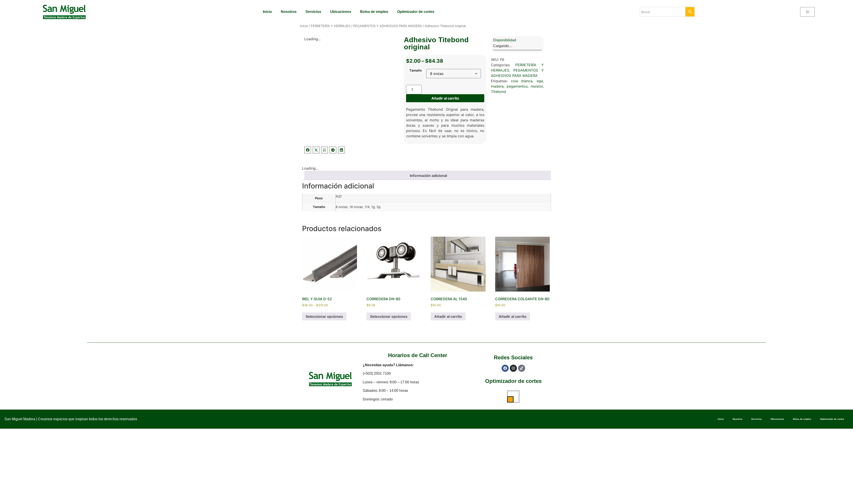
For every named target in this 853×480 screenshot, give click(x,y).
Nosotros (289, 12)
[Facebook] (505, 368)
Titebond (498, 91)
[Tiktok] (521, 368)
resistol (537, 86)
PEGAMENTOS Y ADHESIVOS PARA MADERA (387, 26)
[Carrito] (807, 12)
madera (497, 86)
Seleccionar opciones (324, 316)
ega (540, 81)
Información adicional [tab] (428, 175)
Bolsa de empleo (374, 12)
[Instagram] (513, 368)
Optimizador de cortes (415, 12)
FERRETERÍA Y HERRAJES (330, 26)
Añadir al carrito (445, 98)
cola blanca (521, 81)
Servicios (313, 12)
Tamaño (415, 70)
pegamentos (517, 86)
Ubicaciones (340, 12)
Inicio (267, 12)
